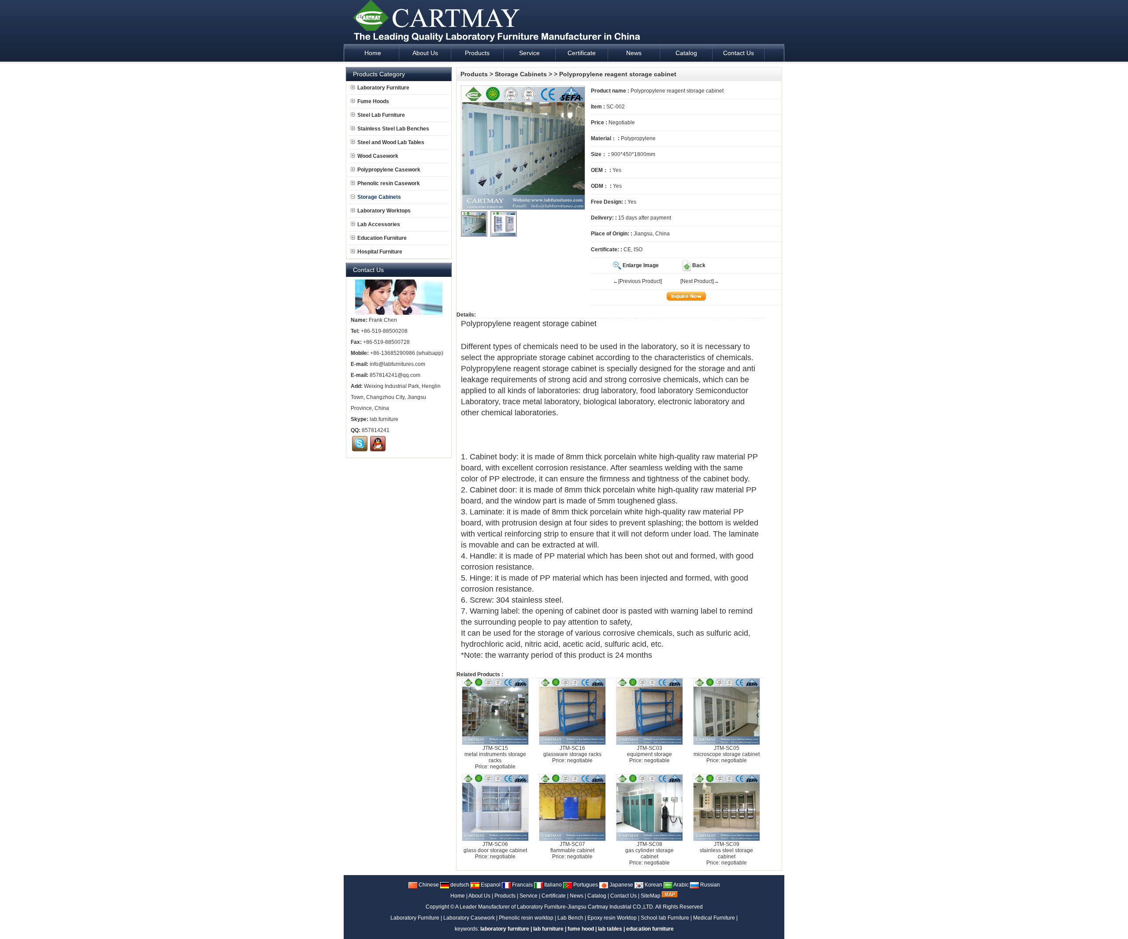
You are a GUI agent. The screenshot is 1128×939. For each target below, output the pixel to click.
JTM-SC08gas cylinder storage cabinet (649, 850)
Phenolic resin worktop (526, 918)
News (576, 896)
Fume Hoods (373, 101)
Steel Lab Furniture (381, 115)
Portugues (585, 885)
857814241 (376, 430)
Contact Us (623, 896)
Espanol (490, 885)
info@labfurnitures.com (397, 364)
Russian (709, 885)
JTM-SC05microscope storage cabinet (727, 751)
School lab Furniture (665, 918)
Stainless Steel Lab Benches (393, 129)
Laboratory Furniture (383, 88)
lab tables (610, 929)
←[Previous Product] (637, 281)
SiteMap (650, 896)
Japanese (620, 885)
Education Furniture (382, 238)
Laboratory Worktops (384, 211)
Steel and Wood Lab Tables (390, 142)
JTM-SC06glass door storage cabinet (495, 847)
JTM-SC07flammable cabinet (572, 847)
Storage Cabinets (521, 74)
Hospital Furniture (379, 252)
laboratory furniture (504, 929)
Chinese (428, 885)
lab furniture (548, 929)
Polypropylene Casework (388, 170)
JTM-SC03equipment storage (649, 751)
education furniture (650, 929)
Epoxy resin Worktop (612, 918)
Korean (652, 885)
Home (457, 896)
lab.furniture (384, 419)
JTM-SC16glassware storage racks (572, 751)
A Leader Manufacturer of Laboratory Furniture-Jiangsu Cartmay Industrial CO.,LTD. (554, 907)
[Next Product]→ (699, 281)
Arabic (680, 885)
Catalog (596, 896)
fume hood (581, 929)
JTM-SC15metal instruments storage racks (495, 754)
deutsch (459, 885)
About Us (479, 896)
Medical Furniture (714, 918)
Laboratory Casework (469, 918)
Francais (522, 885)
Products (474, 74)
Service (528, 896)
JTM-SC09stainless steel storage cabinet (726, 850)
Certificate (554, 896)
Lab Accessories (378, 224)
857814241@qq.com (395, 375)
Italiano (552, 885)
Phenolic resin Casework (388, 183)
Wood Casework (377, 156)
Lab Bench (570, 918)
